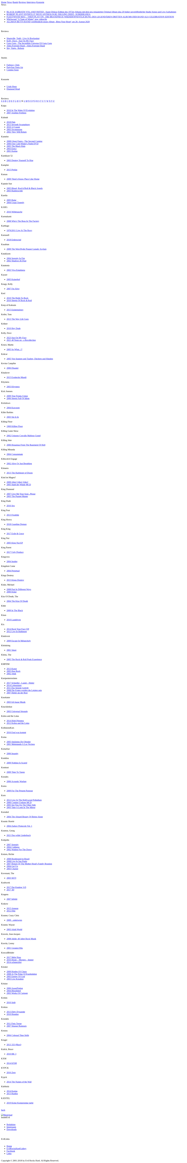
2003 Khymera (13, 386)
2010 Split (11, 1002)
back (3, 1110)
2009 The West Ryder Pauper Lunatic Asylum (26, 249)
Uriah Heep (12, 86)
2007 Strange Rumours (17, 1026)
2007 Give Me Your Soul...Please (21, 494)
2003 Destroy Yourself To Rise (20, 160)
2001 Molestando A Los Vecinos (21, 744)
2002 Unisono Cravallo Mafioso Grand (24, 435)
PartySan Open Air (15, 67)
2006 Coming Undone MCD (19, 802)
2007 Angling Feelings (16, 113)
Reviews (22, 2)
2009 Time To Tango (16, 772)
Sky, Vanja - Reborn (15, 48)
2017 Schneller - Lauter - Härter (20, 683)
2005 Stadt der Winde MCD (19, 484)
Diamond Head (13, 89)
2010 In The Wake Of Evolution (21, 110)
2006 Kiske (12, 592)
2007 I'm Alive (13, 289)
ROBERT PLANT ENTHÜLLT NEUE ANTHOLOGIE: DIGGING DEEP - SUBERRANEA (48, 14)
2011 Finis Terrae (14, 1023)
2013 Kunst (12, 669)
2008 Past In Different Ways (19, 589)
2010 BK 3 (11, 1054)
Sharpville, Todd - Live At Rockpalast (23, 38)
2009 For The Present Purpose (20, 791)
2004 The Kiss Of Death (17, 601)
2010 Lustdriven (14, 620)
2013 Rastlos (12, 1093)
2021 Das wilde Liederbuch (19, 835)
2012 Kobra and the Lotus (18, 723)
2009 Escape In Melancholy (19, 641)
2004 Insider (12, 561)
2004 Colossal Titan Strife (18, 1035)
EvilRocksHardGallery (16, 1148)
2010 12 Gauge (13, 127)
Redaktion (11, 1124)
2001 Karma (12, 151)
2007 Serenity (13, 844)
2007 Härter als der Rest (17, 693)
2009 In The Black (15, 610)
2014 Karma (12, 1091)
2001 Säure (11, 650)
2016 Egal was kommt (16, 732)
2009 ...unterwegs (14, 920)
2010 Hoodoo (13, 1014)
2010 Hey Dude (14, 328)
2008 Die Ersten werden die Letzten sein (24, 690)
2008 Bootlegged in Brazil (18, 859)
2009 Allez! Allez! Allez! (17, 482)
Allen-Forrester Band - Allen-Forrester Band (26, 46)
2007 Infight (12, 899)
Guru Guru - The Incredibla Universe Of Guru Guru (29, 43)
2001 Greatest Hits (15, 948)
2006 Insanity (12, 753)
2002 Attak (11, 673)
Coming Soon (13, 70)
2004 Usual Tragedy (15, 202)
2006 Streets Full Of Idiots (18, 398)
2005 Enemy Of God (16, 976)
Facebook (11, 1151)
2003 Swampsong (14, 129)
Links (9, 1153)
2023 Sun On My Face (16, 338)
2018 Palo (11, 122)
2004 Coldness (13, 847)
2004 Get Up (12, 866)
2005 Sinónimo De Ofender (19, 742)
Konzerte (40, 2)
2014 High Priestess (15, 721)
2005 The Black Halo (16, 146)
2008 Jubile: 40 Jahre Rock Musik (21, 939)
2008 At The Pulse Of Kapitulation (22, 974)
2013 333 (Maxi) (14, 1044)
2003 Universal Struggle (17, 711)
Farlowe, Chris (13, 65)
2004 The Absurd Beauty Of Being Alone (25, 817)
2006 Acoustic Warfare (16, 781)
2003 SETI (11, 878)
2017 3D (10, 890)
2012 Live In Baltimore (17, 631)
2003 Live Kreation (15, 979)
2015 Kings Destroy (15, 580)
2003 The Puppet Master (17, 496)
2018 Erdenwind (14, 240)
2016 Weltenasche (14, 212)
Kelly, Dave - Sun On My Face (20, 41)
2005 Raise (11, 200)
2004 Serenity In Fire (16, 258)
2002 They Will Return (17, 132)
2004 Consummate (15, 454)
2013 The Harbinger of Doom (20, 473)
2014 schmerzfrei (14, 962)
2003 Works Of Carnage (17, 993)
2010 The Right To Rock (17, 298)
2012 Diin (11, 911)
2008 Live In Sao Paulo (17, 861)
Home (3, 2)
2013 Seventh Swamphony (18, 124)
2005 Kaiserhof (13, 279)
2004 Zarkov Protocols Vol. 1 (19, 826)
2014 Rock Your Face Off (18, 629)
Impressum (11, 1127)
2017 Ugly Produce (15, 552)
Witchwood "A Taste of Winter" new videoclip (27, 19)
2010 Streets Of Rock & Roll (19, 300)
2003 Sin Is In (13, 417)
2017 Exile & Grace (15, 533)
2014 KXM (12, 1063)
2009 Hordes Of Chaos (17, 971)
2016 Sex (11, 505)
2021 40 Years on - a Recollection (21, 340)
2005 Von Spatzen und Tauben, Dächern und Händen (30, 359)
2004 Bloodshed (14, 991)
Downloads (12, 1129)
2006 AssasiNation (15, 988)
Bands (15, 2)
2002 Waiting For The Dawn (19, 849)
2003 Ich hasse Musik (16, 702)
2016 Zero (11, 1072)
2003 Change (12, 869)
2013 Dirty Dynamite (16, 1012)
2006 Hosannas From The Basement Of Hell (26, 445)
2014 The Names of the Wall (19, 1082)
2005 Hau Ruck (13, 671)
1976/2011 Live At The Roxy (19, 230)
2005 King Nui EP (15, 543)
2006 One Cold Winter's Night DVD (22, 144)
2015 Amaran (12, 908)
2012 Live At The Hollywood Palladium (24, 800)
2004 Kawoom (13, 408)
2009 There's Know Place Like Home (23, 179)
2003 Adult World (14, 929)
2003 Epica (11, 148)
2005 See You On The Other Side (21, 805)
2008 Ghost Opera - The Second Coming (24, 141)
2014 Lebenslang (14, 685)
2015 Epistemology (15, 310)
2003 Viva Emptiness (16, 270)
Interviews (31, 2)
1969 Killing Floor (15, 426)
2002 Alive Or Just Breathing (19, 463)
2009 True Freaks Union (17, 396)
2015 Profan (12, 170)
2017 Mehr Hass (14, 957)
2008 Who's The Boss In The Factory (23, 221)
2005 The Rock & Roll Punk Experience (24, 659)
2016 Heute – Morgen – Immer (20, 960)
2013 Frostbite (13, 515)
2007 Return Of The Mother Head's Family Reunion (29, 864)
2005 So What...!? (14, 349)
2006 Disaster (12, 368)
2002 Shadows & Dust (16, 261)
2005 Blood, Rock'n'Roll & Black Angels (25, 188)
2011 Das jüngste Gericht (17, 688)
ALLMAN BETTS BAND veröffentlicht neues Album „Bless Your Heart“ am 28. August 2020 (48, 22)
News (9, 2)
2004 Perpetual (13, 571)
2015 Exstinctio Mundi (16, 377)
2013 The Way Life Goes (18, 319)
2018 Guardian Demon (17, 524)
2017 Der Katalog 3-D (16, 887)
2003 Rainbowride (15, 191)
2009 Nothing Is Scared (17, 763)
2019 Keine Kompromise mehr (20, 1103)
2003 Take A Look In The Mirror (21, 807)
